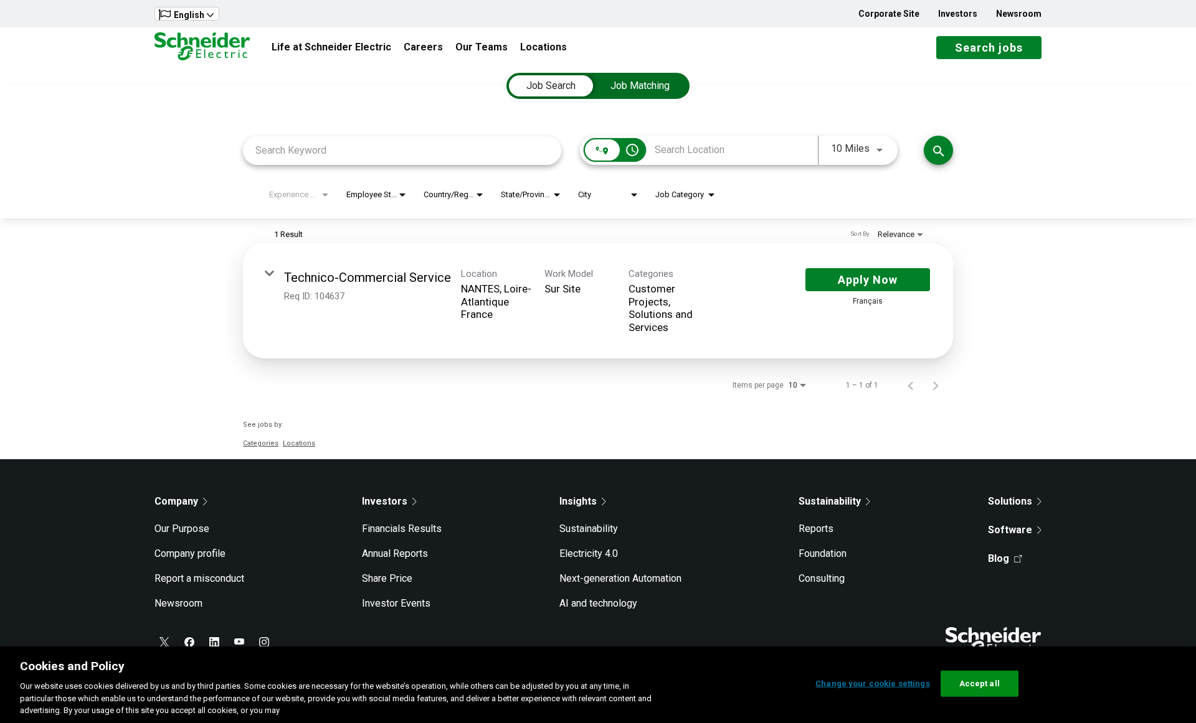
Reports (816, 528)
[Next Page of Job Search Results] (935, 385)
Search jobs (989, 47)
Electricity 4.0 (588, 553)
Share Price (387, 578)
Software (1010, 530)
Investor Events (396, 603)
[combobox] (402, 150)
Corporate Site (888, 14)
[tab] (551, 85)
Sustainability (588, 528)
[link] (598, 300)
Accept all (979, 683)
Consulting (822, 578)
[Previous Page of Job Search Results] (910, 385)
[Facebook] (189, 642)
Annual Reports (395, 553)
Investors (957, 14)
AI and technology (598, 603)
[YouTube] (239, 642)
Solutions (1010, 501)
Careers (423, 47)
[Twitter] (164, 642)
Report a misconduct (199, 578)
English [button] (189, 15)
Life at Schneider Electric (331, 47)
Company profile (189, 553)
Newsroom (1019, 14)
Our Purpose (181, 528)
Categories (260, 443)
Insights (578, 501)
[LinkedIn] (214, 642)
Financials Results (402, 528)
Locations (543, 47)
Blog (998, 558)
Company (176, 501)
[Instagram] (264, 642)
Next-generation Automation (620, 578)
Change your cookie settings (872, 683)
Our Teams (481, 47)
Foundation (823, 553)
